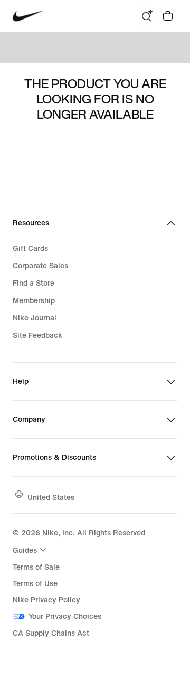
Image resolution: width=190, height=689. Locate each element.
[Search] (146, 15)
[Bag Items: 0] (167, 15)
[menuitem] (31, 549)
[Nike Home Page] (28, 16)
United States (50, 497)
